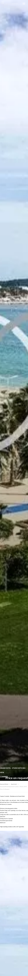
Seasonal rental (4, 784)
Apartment (14, 784)
